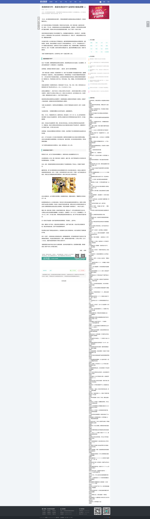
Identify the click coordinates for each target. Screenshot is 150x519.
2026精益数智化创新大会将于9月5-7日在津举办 (99, 176)
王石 (102, 52)
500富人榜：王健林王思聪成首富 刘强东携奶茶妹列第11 (99, 77)
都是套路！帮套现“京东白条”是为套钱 (97, 59)
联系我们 (49, 510)
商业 (48, 202)
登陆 (108, 1)
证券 (71, 1)
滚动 (80, 1)
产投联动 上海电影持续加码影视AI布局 (97, 214)
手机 (102, 45)
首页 (56, 1)
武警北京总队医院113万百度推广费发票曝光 (99, 87)
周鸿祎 (106, 48)
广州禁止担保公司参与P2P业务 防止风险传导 (99, 91)
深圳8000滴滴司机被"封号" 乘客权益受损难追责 (99, 63)
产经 (66, 1)
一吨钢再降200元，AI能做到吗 (95, 152)
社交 (91, 48)
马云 (102, 48)
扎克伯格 (107, 52)
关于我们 (44, 510)
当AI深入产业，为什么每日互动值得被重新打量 (98, 475)
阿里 (96, 48)
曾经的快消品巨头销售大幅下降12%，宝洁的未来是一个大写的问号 (99, 81)
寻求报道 (44, 512)
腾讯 (91, 45)
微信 (91, 42)
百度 (96, 42)
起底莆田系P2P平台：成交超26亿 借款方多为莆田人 (99, 70)
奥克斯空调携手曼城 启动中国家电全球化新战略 (99, 430)
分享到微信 (74, 270)
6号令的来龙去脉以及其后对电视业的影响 (98, 84)
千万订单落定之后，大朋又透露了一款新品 (98, 494)
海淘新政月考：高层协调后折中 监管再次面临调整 (99, 66)
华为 (96, 52)
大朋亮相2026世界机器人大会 (95, 501)
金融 (107, 45)
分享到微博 (82, 270)
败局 (75, 1)
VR (91, 52)
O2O (107, 42)
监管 (51, 270)
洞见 (61, 1)
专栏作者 (49, 514)
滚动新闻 (44, 514)
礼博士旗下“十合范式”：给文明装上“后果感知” (98, 230)
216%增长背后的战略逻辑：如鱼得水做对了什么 (99, 414)
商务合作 (54, 510)
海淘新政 (45, 270)
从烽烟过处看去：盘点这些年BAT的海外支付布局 (99, 74)
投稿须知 (49, 512)
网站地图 (54, 512)
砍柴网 (51, 1)
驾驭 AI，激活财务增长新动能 (95, 149)
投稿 (104, 1)
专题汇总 (54, 514)
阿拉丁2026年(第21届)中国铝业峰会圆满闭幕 (98, 179)
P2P (96, 45)
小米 (102, 42)
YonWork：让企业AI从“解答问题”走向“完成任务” (99, 130)
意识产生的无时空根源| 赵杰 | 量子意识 (97, 203)
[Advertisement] (64, 264)
